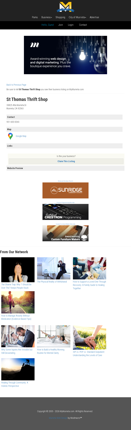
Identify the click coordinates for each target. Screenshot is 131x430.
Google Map (21, 136)
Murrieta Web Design (58, 418)
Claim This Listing (66, 161)
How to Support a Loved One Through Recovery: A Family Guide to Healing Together (89, 285)
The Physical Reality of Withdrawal (52, 281)
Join (60, 24)
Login (70, 24)
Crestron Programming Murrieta (65, 202)
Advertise (94, 17)
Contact (83, 24)
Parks (35, 17)
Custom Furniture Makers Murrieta (65, 224)
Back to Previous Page (16, 84)
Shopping (60, 17)
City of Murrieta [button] (77, 17)
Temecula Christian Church (65, 181)
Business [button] (46, 17)
